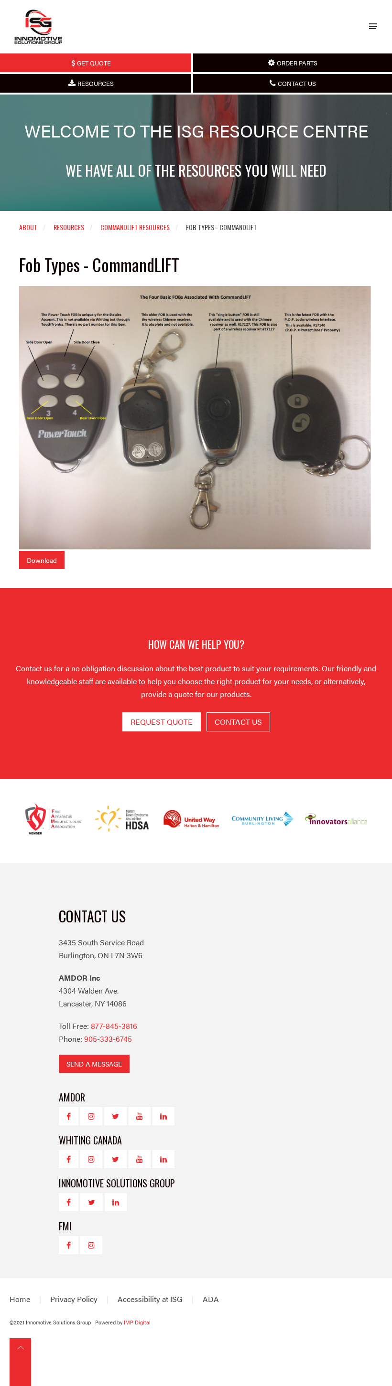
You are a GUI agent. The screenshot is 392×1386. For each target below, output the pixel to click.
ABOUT (28, 227)
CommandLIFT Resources (135, 227)
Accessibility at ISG (150, 1298)
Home (20, 1298)
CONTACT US (238, 721)
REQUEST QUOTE (162, 721)
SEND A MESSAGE (94, 1064)
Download (42, 560)
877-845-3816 (114, 1025)
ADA (211, 1298)
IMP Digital (137, 1322)
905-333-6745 (108, 1038)
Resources (69, 227)
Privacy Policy (74, 1298)
